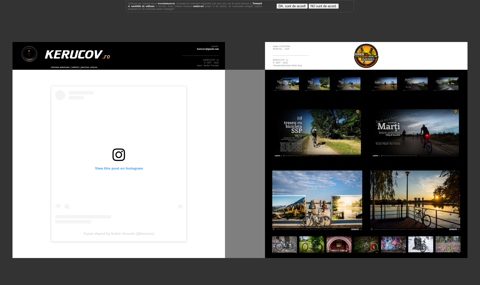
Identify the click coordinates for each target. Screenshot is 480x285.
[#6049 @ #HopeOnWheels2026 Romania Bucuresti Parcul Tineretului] (312, 252)
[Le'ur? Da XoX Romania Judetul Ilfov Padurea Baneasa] (366, 252)
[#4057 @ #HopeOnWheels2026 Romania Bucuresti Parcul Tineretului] (284, 252)
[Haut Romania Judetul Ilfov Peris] (339, 252)
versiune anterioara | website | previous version (74, 67)
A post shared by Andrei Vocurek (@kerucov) (119, 234)
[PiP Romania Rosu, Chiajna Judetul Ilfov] (317, 229)
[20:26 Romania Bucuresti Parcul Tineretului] (394, 252)
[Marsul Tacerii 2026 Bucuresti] (446, 92)
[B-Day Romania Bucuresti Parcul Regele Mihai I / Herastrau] (415, 229)
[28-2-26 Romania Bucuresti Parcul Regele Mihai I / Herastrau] (421, 252)
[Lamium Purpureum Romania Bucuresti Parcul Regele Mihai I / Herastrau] (448, 252)
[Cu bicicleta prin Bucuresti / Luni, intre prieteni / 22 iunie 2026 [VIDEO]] (385, 92)
